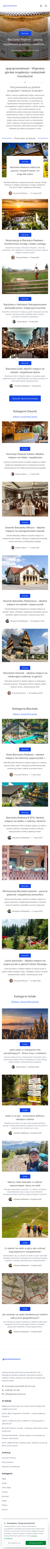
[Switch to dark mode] (41, 6)
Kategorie (7, 1473)
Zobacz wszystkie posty (25, 416)
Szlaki (25, 1044)
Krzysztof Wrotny (9, 1458)
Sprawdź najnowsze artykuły (25, 398)
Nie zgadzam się (14, 1543)
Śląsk (4, 1479)
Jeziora (5, 1509)
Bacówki (25, 33)
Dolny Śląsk (6, 1487)
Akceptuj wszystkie (36, 1543)
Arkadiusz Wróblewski (11, 1466)
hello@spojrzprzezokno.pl (15, 1394)
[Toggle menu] (46, 6)
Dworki (25, 449)
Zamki (4, 1483)
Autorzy (6, 1452)
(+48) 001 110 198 (12, 1390)
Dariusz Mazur (7, 1462)
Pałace (4, 1505)
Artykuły (6, 1400)
